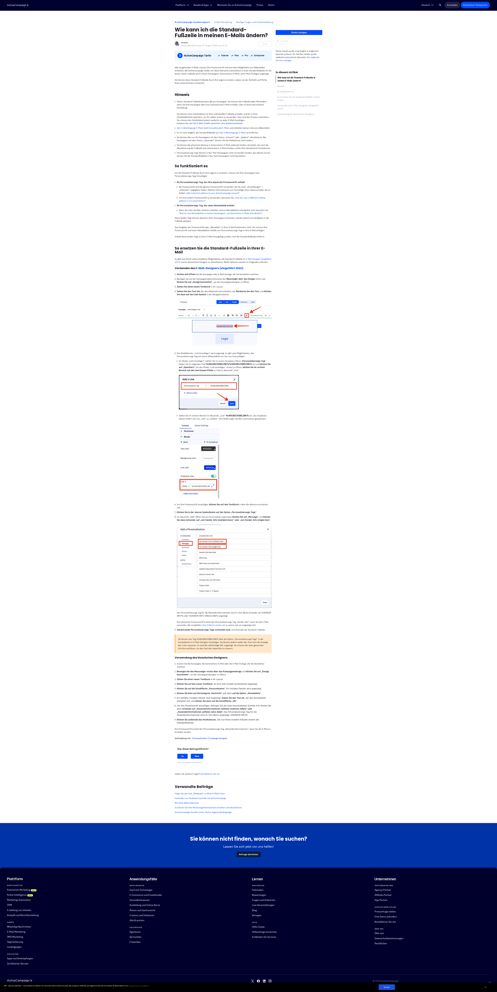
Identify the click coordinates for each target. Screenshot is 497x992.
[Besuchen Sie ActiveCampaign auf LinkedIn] (264, 981)
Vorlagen (256, 915)
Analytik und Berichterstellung (23, 915)
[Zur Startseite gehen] (17, 5)
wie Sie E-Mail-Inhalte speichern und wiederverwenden (216, 123)
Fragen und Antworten (263, 900)
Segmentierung (15, 941)
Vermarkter (135, 936)
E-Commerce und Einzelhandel (146, 894)
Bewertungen (259, 894)
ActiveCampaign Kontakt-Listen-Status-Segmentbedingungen (203, 812)
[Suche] (440, 5)
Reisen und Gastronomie (142, 910)
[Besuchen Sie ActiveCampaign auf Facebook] (258, 981)
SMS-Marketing (15, 936)
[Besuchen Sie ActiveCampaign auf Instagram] (270, 981)
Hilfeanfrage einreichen (264, 931)
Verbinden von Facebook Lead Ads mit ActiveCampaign (200, 798)
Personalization (199, 738)
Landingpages (14, 946)
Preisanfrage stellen (385, 911)
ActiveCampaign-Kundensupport (192, 22)
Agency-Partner (383, 889)
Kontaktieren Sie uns (210, 774)
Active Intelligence (17, 894)
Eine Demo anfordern (386, 916)
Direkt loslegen (299, 32)
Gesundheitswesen (140, 900)
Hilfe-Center (258, 926)
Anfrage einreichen (248, 854)
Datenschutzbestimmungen (389, 938)
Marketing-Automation (19, 899)
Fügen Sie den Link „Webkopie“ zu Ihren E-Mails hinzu (200, 793)
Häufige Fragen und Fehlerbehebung (254, 22)
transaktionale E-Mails (218, 128)
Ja (182, 756)
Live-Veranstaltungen (263, 905)
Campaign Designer (218, 738)
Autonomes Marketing (18, 889)
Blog (254, 910)
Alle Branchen (137, 920)
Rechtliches (381, 943)
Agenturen (135, 931)
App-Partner (381, 900)
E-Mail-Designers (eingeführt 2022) (219, 268)
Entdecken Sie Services (264, 936)
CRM (9, 904)
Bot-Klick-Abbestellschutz (187, 803)
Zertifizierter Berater (18, 963)
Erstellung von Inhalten (19, 909)
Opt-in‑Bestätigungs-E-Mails (233, 132)
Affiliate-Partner (383, 894)
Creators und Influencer (142, 915)
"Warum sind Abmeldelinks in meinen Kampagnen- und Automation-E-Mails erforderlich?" (221, 213)
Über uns (379, 933)
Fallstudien (258, 889)
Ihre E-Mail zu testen (212, 625)
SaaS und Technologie (141, 889)
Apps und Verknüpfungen (20, 958)
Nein (197, 756)
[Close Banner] (485, 987)
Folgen (265, 43)
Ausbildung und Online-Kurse (145, 905)
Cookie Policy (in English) (138, 985)
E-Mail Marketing (223, 22)
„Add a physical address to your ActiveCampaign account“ (212, 193)
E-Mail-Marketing (16, 931)
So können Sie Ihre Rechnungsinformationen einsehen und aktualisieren (208, 807)
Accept (387, 987)
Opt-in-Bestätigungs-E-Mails (190, 128)
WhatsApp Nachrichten (19, 926)
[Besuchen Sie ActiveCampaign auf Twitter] (252, 981)
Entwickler (135, 941)
